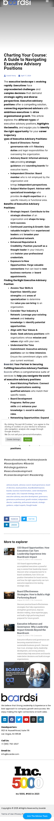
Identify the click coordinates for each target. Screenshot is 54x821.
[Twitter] (19, 719)
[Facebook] (12, 719)
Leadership (17, 502)
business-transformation (22, 491)
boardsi (9, 491)
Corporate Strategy (27, 494)
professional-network (30, 502)
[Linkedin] (4, 719)
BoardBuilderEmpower (36, 488)
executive (38, 494)
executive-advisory (13, 497)
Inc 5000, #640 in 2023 (27, 793)
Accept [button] (28, 439)
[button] (12, 519)
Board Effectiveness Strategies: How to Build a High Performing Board (33, 594)
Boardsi (8, 364)
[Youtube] (26, 719)
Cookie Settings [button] (13, 439)
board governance (38, 485)
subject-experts (20, 505)
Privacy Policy (21, 814)
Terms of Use (7, 814)
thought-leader (31, 505)
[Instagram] (33, 719)
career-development (39, 491)
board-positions (21, 488)
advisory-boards (12, 485)
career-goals (11, 494)
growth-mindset (31, 499)
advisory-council (25, 485)
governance (43, 497)
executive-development (29, 497)
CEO (18, 494)
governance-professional (15, 499)
